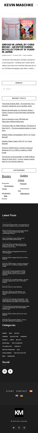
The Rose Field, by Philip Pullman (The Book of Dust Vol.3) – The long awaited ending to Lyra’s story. (19, 128)
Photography (5, 183)
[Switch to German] (21, 395)
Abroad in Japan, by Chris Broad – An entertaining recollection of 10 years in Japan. (18, 48)
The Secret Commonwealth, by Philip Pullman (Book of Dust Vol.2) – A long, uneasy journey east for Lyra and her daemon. (18, 159)
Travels (4, 189)
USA (19, 191)
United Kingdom (24, 188)
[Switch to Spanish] (30, 391)
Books (4, 55)
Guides (24, 175)
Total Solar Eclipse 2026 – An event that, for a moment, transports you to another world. (18, 105)
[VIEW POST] (19, 29)
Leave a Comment (27, 55)
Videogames (24, 194)
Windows (4, 198)
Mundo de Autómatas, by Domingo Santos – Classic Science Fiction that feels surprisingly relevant (18, 112)
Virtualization (6, 193)
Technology (9, 186)
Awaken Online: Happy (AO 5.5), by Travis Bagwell (17, 142)
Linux (21, 180)
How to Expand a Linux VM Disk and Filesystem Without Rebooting (15, 120)
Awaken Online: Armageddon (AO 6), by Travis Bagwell (18, 136)
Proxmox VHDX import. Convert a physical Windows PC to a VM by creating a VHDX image (17, 150)
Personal (23, 184)
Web (5, 196)
